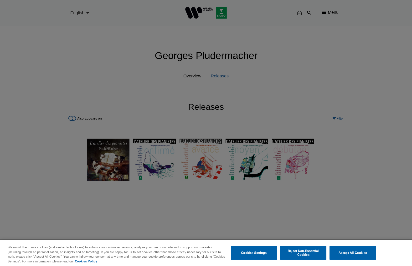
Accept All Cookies (353, 253)
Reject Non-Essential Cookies (303, 252)
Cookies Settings (254, 253)
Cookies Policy (86, 261)
